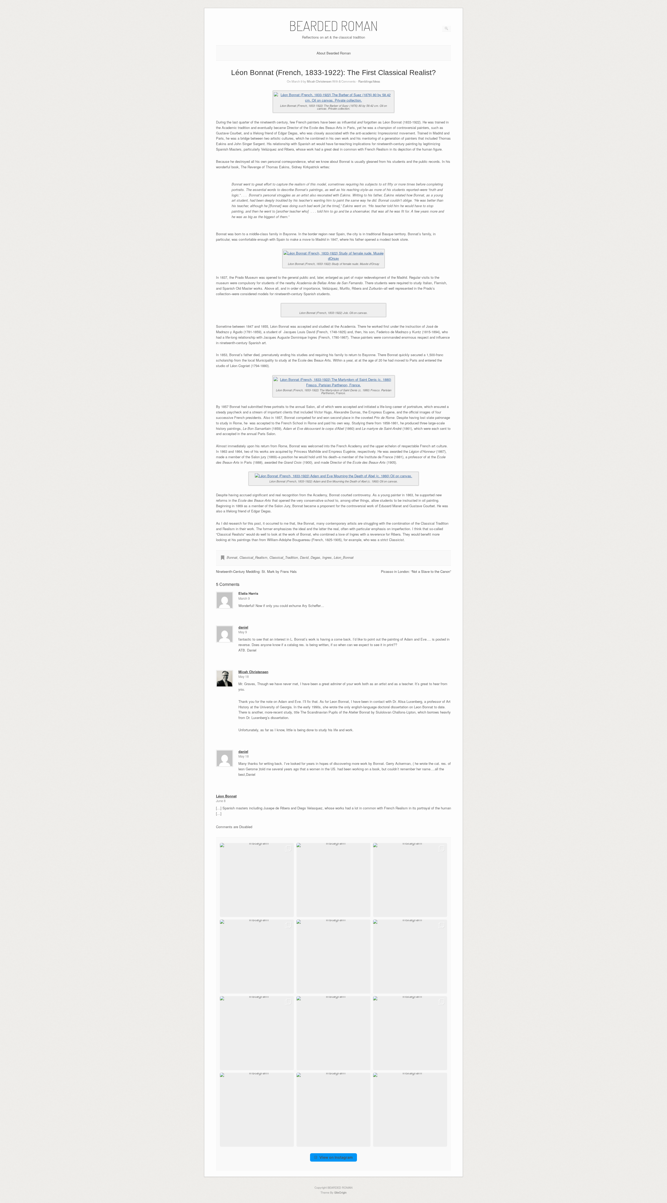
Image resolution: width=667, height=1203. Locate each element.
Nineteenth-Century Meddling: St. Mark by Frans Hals (256, 571)
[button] (257, 880)
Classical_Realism (253, 557)
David (304, 557)
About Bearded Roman (334, 53)
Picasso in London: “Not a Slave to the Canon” (416, 571)
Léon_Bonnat (344, 557)
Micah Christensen (319, 81)
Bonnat (232, 557)
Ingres (327, 557)
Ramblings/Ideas (369, 81)
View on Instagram (336, 1157)
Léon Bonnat (226, 795)
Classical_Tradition (283, 557)
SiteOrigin (340, 1192)
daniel (243, 627)
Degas (315, 557)
